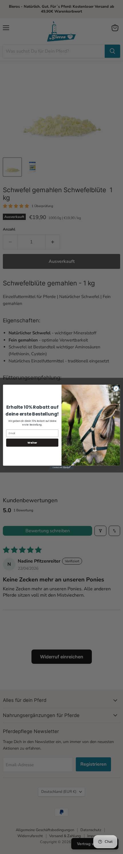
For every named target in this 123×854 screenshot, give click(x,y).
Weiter (32, 442)
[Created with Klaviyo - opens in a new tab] (61, 467)
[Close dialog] (116, 388)
